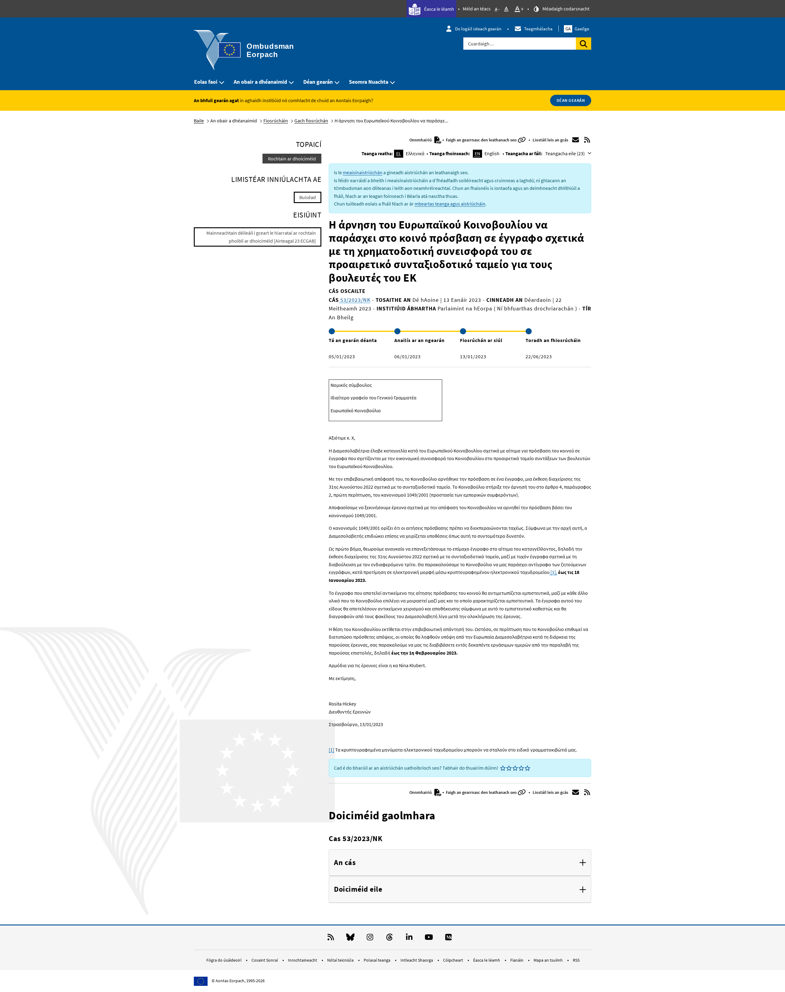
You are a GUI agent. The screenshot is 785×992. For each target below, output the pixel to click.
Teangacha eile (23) (565, 153)
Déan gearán (318, 81)
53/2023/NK (354, 299)
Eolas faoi (205, 81)
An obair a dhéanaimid (260, 81)
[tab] (460, 863)
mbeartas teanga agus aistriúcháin (450, 204)
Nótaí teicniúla (340, 960)
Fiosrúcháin (275, 120)
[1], (553, 572)
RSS (576, 960)
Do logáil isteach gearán (478, 29)
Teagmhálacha (538, 29)
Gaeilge (577, 29)
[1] (331, 750)
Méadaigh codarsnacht (565, 9)
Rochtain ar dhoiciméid (292, 159)
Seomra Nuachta (368, 81)
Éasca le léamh (438, 9)
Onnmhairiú (421, 140)
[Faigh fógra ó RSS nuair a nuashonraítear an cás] (587, 139)
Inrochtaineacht (303, 960)
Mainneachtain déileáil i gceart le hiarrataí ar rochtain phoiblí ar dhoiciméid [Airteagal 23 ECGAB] (261, 237)
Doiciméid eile (358, 889)
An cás (345, 862)
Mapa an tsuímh (549, 960)
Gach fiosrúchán (311, 120)
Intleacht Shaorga (417, 960)
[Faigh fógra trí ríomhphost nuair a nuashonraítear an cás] (575, 139)
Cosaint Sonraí (265, 960)
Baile (199, 120)
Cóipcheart (453, 960)
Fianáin (517, 960)
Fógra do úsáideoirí (224, 960)
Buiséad (307, 197)
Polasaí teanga (377, 960)
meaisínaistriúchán (362, 172)
